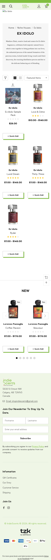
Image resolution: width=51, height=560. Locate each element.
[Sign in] (39, 6)
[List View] (20, 78)
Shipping (6, 492)
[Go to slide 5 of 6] (31, 358)
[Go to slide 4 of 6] (27, 358)
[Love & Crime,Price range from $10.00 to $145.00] (38, 93)
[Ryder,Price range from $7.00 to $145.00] (13, 214)
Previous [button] (6, 315)
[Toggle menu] (3, 6)
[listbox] (36, 78)
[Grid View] (15, 78)
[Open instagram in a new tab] (8, 508)
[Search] (10, 6)
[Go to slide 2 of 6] (20, 358)
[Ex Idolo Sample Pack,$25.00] (13, 93)
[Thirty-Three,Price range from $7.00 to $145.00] (38, 155)
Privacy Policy (38, 446)
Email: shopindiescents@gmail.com (22, 401)
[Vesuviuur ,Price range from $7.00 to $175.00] (38, 309)
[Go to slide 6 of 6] (34, 358)
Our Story (7, 482)
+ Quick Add (13, 136)
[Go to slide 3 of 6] (24, 358)
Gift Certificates (10, 477)
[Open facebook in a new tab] (4, 508)
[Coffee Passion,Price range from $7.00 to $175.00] (13, 309)
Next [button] (45, 315)
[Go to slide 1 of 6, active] (17, 358)
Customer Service (10, 487)
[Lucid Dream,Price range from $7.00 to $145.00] (13, 155)
